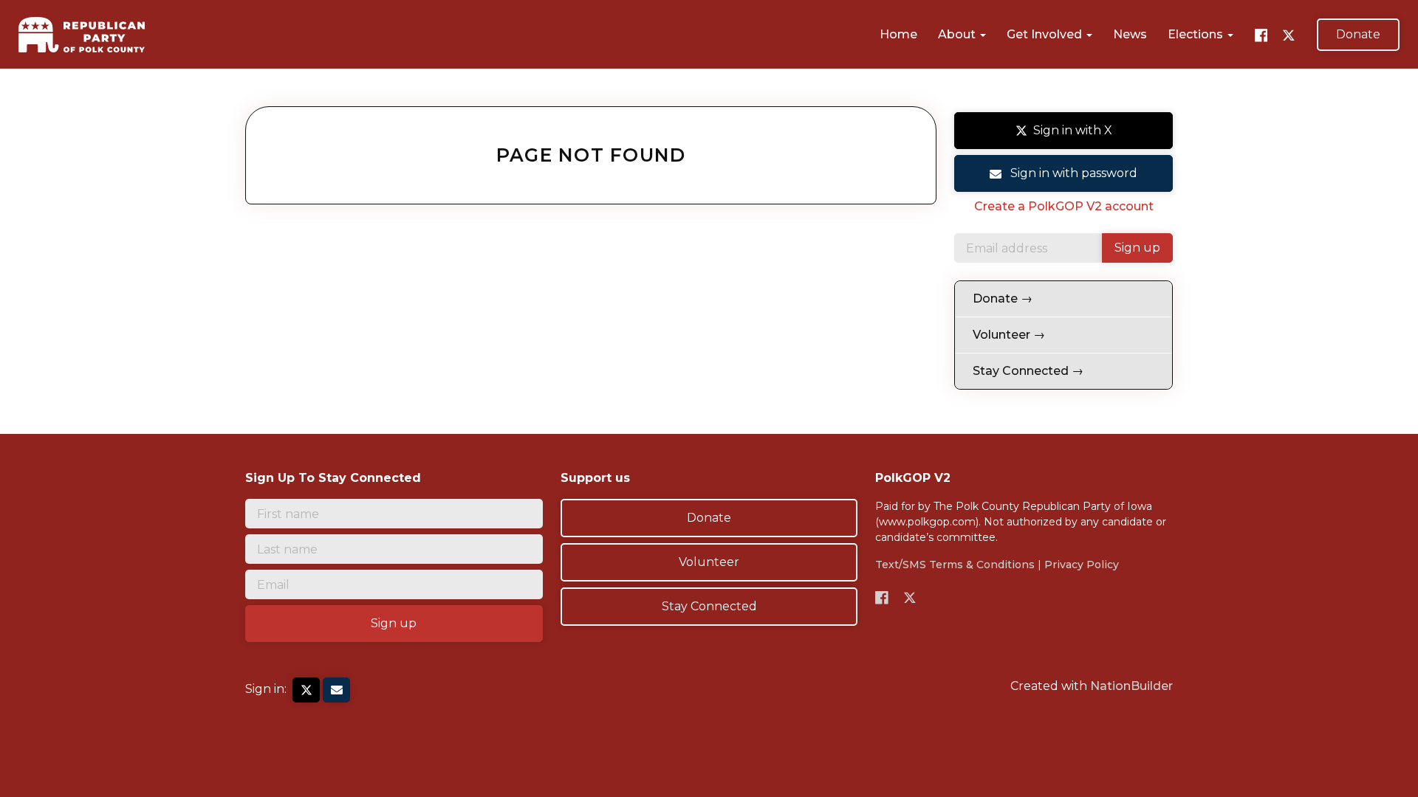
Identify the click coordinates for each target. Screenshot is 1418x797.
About (958, 34)
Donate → (1002, 298)
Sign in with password (1072, 173)
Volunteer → (1009, 335)
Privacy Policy (1081, 564)
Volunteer (709, 562)
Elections (1197, 34)
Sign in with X (1072, 130)
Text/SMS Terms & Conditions (955, 564)
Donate (1358, 34)
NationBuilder (1131, 686)
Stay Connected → (1028, 371)
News (1130, 34)
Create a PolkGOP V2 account (1064, 206)
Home (898, 34)
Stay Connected (709, 606)
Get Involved (1046, 34)
